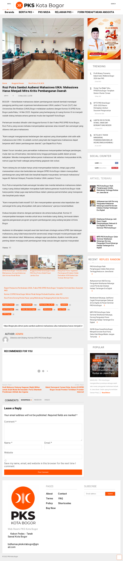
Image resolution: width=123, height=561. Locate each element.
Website (8, 452)
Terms (49, 498)
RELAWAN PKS (63, 12)
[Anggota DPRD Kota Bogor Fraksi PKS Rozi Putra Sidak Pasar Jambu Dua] (42, 262)
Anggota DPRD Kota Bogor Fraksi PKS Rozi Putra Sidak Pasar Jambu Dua (42, 273)
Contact (62, 493)
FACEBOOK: (38, 400)
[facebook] (108, 3)
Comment (10, 421)
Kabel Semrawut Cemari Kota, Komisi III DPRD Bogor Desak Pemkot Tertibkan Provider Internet (65, 389)
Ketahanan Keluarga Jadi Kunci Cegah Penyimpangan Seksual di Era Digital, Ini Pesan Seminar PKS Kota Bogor (107, 223)
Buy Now (51, 508)
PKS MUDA (44, 12)
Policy (49, 503)
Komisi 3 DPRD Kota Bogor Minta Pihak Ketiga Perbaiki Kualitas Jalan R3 (33, 294)
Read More (106, 393)
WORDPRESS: (26, 400)
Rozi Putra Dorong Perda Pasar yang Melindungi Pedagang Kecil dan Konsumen (36, 298)
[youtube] (101, 3)
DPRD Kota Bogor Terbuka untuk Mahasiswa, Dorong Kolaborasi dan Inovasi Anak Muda (14, 273)
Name (8, 442)
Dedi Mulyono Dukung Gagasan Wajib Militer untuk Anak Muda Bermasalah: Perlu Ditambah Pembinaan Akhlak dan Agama (22, 389)
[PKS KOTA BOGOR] (38, 8)
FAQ (60, 498)
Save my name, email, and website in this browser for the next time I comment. (40, 465)
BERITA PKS (25, 12)
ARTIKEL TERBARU (101, 178)
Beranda (9, 12)
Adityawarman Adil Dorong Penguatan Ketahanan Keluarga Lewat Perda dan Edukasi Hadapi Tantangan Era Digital (107, 205)
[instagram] (104, 3)
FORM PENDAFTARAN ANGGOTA (96, 12)
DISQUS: (47, 400)
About (49, 493)
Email (48, 442)
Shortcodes (64, 503)
